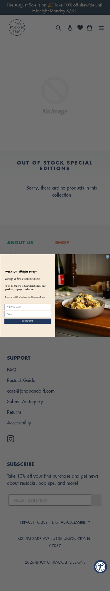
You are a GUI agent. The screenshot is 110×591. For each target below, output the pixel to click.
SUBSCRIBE (27, 321)
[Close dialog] (107, 256)
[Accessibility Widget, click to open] (100, 566)
